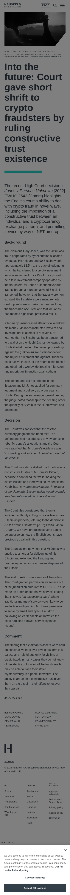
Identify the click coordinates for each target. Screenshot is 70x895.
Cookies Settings (35, 877)
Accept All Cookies (35, 888)
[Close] (65, 850)
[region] (35, 870)
